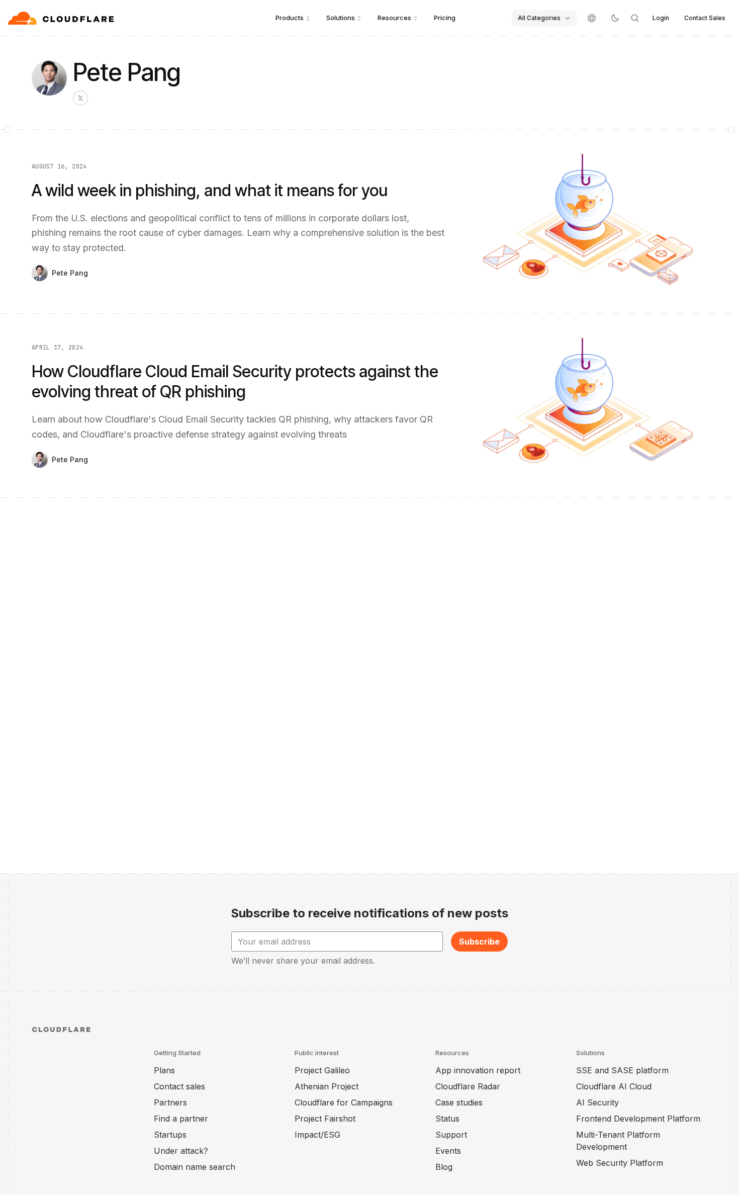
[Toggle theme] (615, 18)
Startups (170, 1135)
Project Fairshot (325, 1119)
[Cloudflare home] (62, 18)
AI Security (597, 1102)
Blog (443, 1167)
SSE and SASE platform (622, 1070)
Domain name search (194, 1167)
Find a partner (181, 1119)
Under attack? (181, 1151)
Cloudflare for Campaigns (344, 1102)
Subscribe (479, 941)
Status (447, 1119)
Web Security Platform (619, 1163)
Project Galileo (322, 1070)
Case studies (459, 1102)
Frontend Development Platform (638, 1119)
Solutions (340, 18)
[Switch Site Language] (592, 18)
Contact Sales (704, 18)
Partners (170, 1102)
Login (661, 18)
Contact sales (179, 1086)
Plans (164, 1070)
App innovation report (477, 1070)
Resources (394, 18)
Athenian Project (326, 1086)
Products (289, 18)
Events (448, 1151)
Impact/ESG (317, 1135)
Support (451, 1135)
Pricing (444, 18)
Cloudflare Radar (467, 1086)
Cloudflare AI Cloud (614, 1086)
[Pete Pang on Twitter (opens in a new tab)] (80, 98)
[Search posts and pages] (635, 18)
